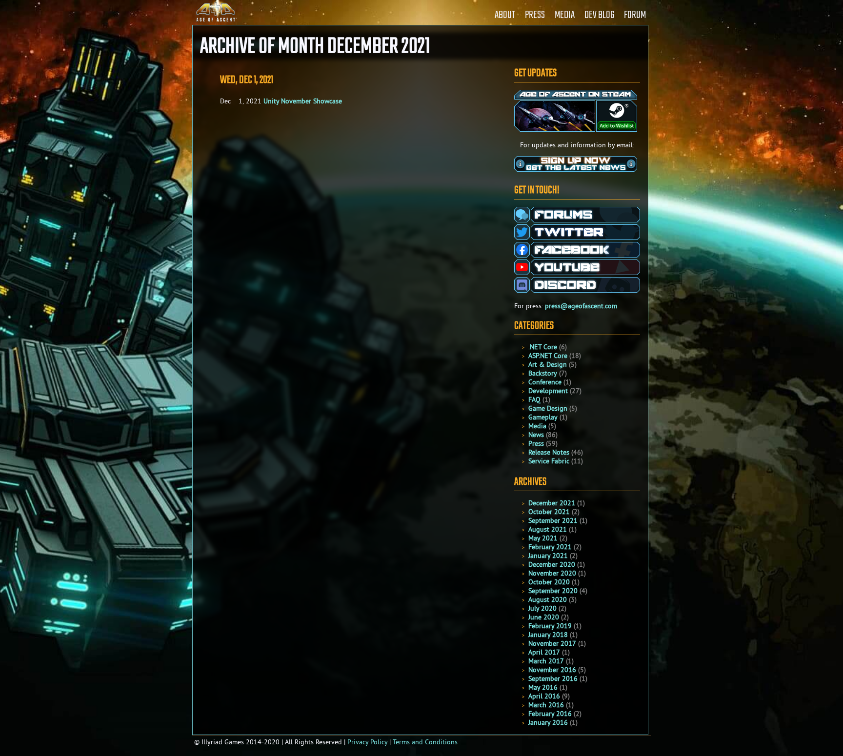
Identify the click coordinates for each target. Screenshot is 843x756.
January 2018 (548, 634)
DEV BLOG (599, 15)
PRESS (535, 15)
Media (537, 425)
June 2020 (543, 617)
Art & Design (547, 364)
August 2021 (547, 529)
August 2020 (547, 599)
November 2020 (552, 573)
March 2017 (546, 661)
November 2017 (552, 643)
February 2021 (550, 546)
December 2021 (551, 502)
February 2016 (550, 713)
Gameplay (543, 417)
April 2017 (544, 652)
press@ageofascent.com (581, 305)
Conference (545, 382)
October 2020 (549, 581)
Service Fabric (548, 461)
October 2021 (549, 511)
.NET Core (542, 346)
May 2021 (543, 538)
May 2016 (543, 687)
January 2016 (548, 722)
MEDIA (565, 15)
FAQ (534, 399)
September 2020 (553, 590)
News (536, 434)
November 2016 (552, 669)
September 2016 (553, 678)
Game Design (547, 408)
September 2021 (553, 520)
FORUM (635, 15)
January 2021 (548, 555)
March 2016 (546, 704)
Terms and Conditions (425, 741)
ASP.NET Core (547, 355)
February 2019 (550, 625)
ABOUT (505, 15)
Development (548, 390)
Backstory (542, 373)
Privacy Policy (367, 741)
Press (536, 443)
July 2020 (542, 608)
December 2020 (551, 564)
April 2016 (544, 696)
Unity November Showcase (302, 101)
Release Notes (548, 452)
